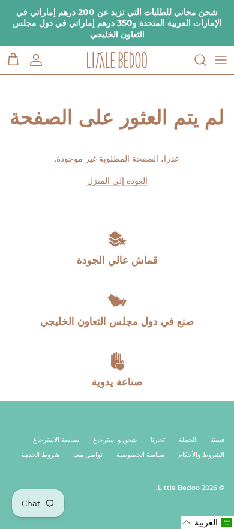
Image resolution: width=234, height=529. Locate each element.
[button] (207, 522)
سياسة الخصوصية (140, 454)
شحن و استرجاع (115, 439)
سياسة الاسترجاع (56, 439)
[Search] (194, 60)
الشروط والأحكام (201, 454)
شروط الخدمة (40, 454)
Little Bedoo (179, 487)
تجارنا (158, 439)
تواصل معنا (88, 454)
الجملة (187, 439)
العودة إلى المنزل (117, 180)
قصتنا (217, 439)
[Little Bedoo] (117, 60)
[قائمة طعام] (221, 60)
